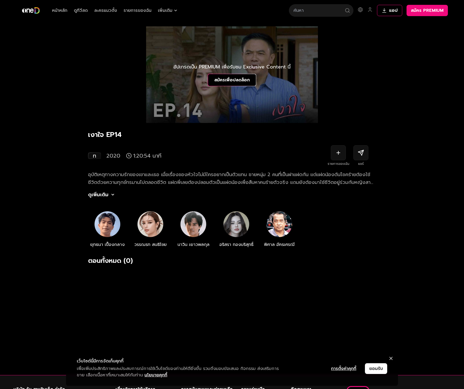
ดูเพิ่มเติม (98, 194)
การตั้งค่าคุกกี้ (343, 368)
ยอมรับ (376, 368)
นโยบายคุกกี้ (155, 375)
